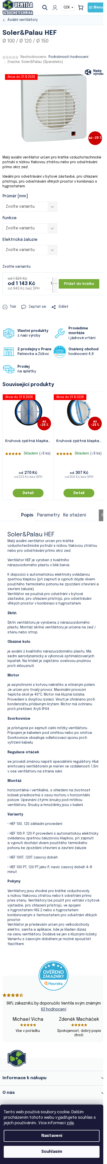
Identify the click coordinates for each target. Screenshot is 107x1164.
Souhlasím (51, 1152)
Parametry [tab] (48, 515)
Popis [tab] (27, 515)
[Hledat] (47, 7)
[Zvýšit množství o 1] (55, 282)
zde (70, 1123)
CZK (67, 7)
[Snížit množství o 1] (55, 288)
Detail (28, 493)
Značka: (35, 62)
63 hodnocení (53, 1009)
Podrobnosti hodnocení (68, 57)
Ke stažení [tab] (74, 515)
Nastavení (51, 1136)
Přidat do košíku (79, 284)
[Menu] (96, 7)
